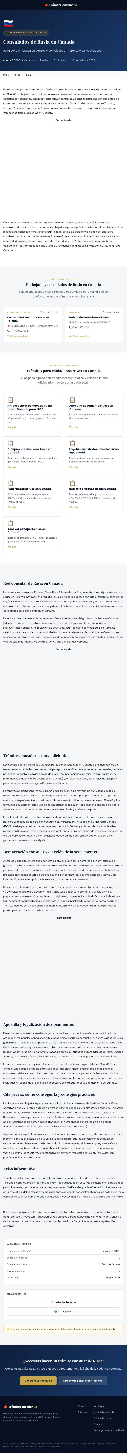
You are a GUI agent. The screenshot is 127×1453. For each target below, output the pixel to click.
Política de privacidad (104, 1412)
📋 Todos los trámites (63, 1301)
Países (17, 74)
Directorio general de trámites (82, 1380)
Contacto (98, 1424)
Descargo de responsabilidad (108, 1430)
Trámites (82, 1412)
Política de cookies (103, 1418)
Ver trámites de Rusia (38, 1380)
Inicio (6, 74)
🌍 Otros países (63, 1311)
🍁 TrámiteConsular (60, 5)
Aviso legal (98, 1406)
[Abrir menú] (80, 5)
